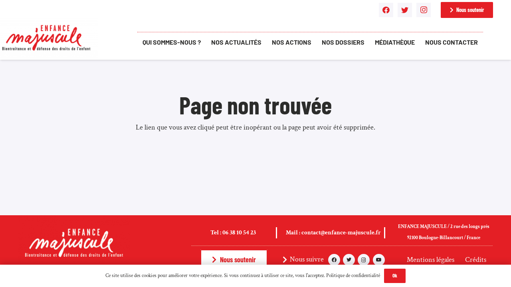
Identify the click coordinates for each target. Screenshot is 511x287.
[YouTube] (379, 260)
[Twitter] (405, 10)
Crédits (475, 259)
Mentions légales (430, 259)
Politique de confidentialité (353, 275)
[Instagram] (423, 10)
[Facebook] (386, 10)
